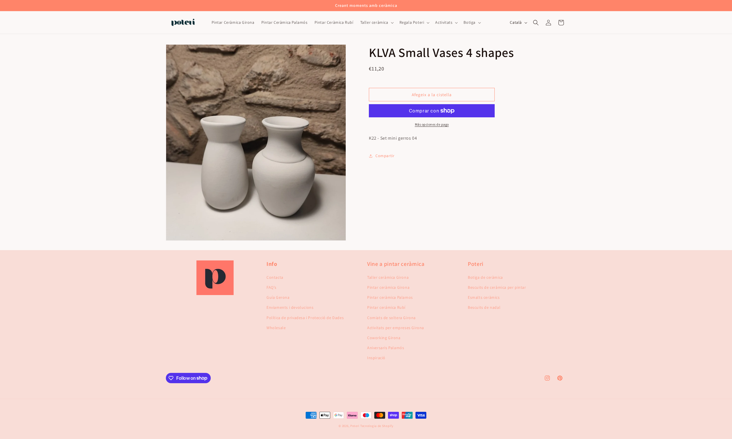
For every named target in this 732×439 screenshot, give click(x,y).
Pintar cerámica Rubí (386, 307)
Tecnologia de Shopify (376, 426)
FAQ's (271, 287)
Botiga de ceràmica (485, 277)
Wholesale (276, 327)
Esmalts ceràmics (484, 297)
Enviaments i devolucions (289, 307)
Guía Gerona (278, 297)
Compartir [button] (384, 155)
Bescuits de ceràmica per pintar (497, 287)
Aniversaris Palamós (385, 347)
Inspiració (376, 357)
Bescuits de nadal (484, 307)
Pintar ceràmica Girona (388, 287)
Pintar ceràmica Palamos (390, 297)
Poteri (354, 426)
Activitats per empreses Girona (395, 327)
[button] (376, 23)
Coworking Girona (384, 337)
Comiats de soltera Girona (391, 317)
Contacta (274, 277)
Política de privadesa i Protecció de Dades (305, 317)
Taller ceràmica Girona (388, 277)
